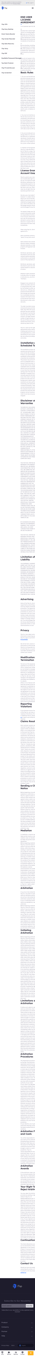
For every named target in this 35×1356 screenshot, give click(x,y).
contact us (23, 1272)
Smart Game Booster (8, 34)
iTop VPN (4, 24)
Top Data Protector (7, 63)
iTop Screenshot (6, 73)
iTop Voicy (4, 48)
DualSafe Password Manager (11, 58)
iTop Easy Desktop (7, 29)
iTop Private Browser (8, 68)
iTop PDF (4, 53)
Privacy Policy (5, 1345)
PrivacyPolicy (24, 639)
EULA (12, 1345)
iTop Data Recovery (7, 44)
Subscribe (29, 1306)
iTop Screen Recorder (8, 39)
